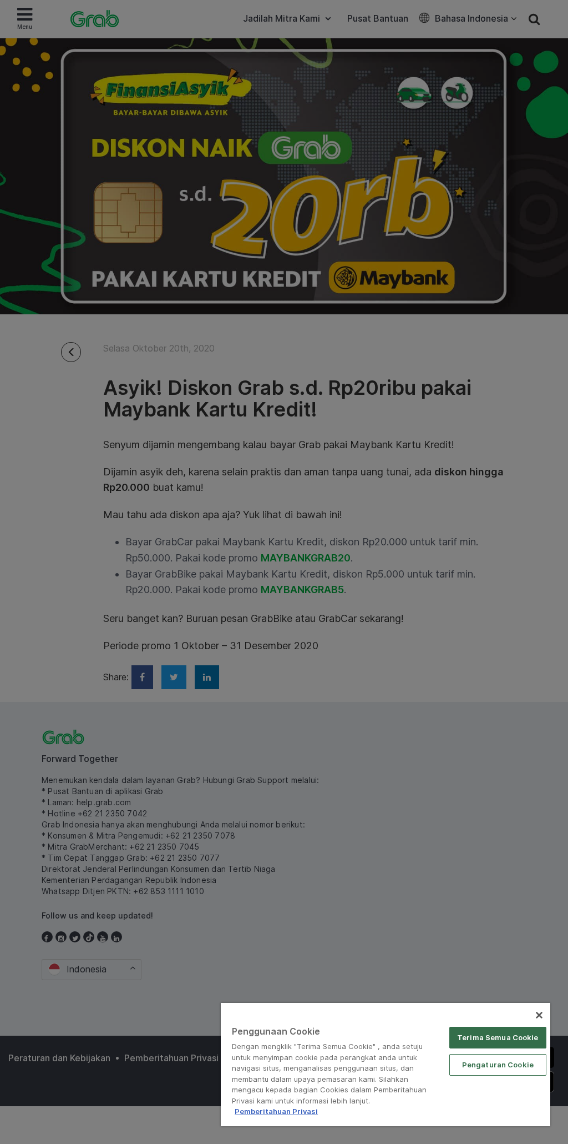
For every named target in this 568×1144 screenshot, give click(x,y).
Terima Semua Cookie (497, 1037)
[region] (385, 1064)
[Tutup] (539, 1015)
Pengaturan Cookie (498, 1064)
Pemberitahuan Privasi (276, 1111)
